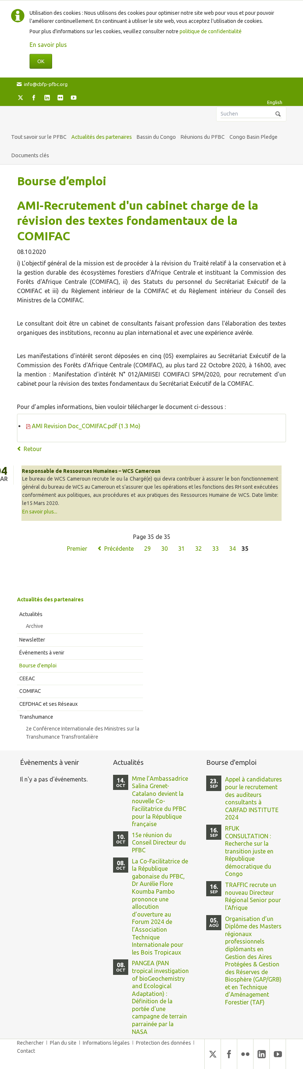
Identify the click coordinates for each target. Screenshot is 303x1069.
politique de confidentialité (211, 31)
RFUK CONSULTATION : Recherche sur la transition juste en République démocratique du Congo (249, 851)
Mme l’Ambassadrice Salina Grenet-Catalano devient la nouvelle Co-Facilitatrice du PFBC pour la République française (160, 801)
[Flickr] (60, 97)
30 (164, 548)
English (274, 102)
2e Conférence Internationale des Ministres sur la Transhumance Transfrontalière (82, 733)
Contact (26, 1051)
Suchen (278, 114)
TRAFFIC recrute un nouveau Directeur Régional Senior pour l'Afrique (253, 896)
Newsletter (32, 640)
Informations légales (106, 1043)
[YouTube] (73, 97)
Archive (34, 626)
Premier (77, 548)
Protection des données (163, 1043)
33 (215, 548)
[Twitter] (20, 97)
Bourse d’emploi (38, 665)
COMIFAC (30, 691)
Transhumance (36, 717)
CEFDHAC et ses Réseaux (48, 704)
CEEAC (27, 678)
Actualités (30, 614)
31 (181, 548)
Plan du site (63, 1043)
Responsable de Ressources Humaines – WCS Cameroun (91, 471)
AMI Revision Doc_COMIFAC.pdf (86, 426)
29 (147, 548)
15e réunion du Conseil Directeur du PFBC (159, 842)
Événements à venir (41, 653)
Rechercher (30, 1043)
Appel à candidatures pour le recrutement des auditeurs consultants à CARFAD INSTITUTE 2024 (253, 798)
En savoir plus (48, 44)
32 (198, 548)
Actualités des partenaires (50, 599)
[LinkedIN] (47, 97)
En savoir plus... (39, 512)
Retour (33, 449)
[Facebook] (33, 97)
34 (232, 548)
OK (40, 61)
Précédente (119, 548)
